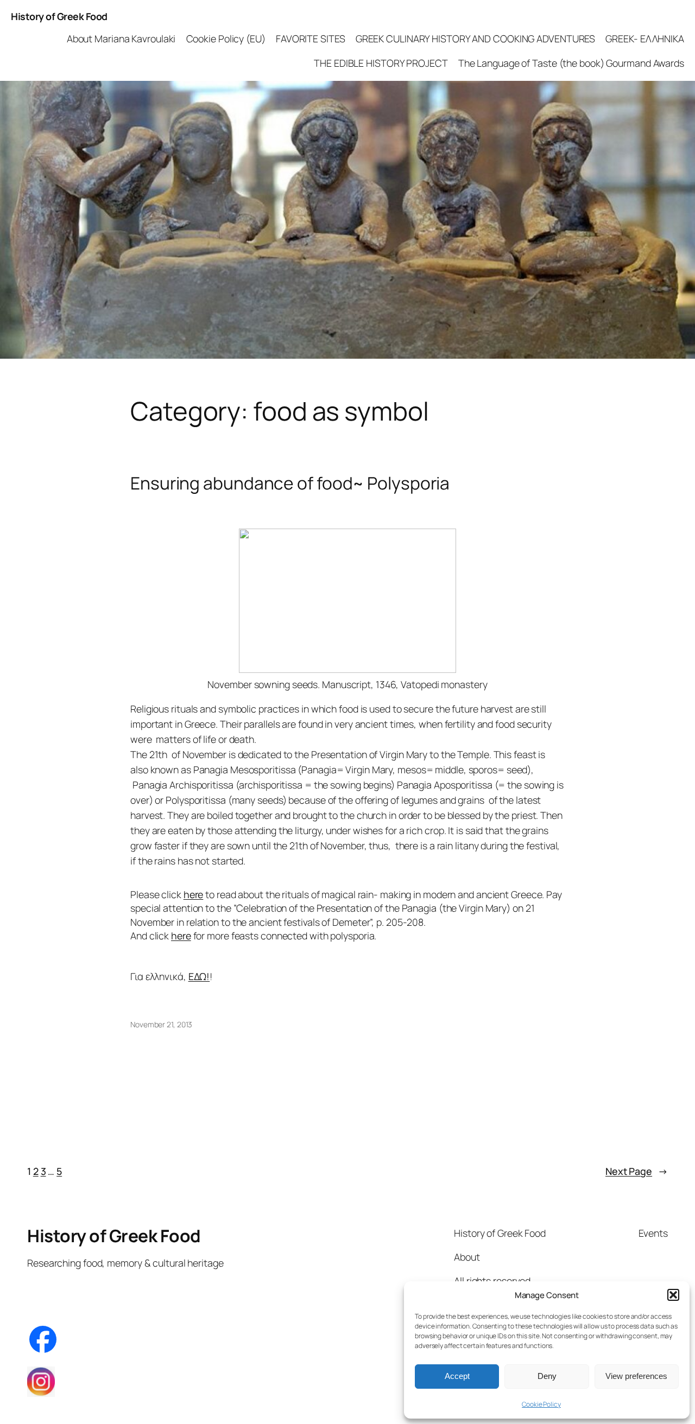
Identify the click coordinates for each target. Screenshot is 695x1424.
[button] (673, 1294)
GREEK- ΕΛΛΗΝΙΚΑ (644, 38)
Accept (457, 1376)
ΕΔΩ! (199, 976)
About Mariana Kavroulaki (121, 38)
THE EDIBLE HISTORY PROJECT (380, 62)
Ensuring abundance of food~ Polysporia (290, 483)
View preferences (636, 1376)
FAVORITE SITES (310, 38)
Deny (547, 1376)
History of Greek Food (59, 16)
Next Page (636, 1171)
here (194, 894)
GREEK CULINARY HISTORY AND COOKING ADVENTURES (476, 38)
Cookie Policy (541, 1404)
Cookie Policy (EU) (226, 38)
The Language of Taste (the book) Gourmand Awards (571, 62)
